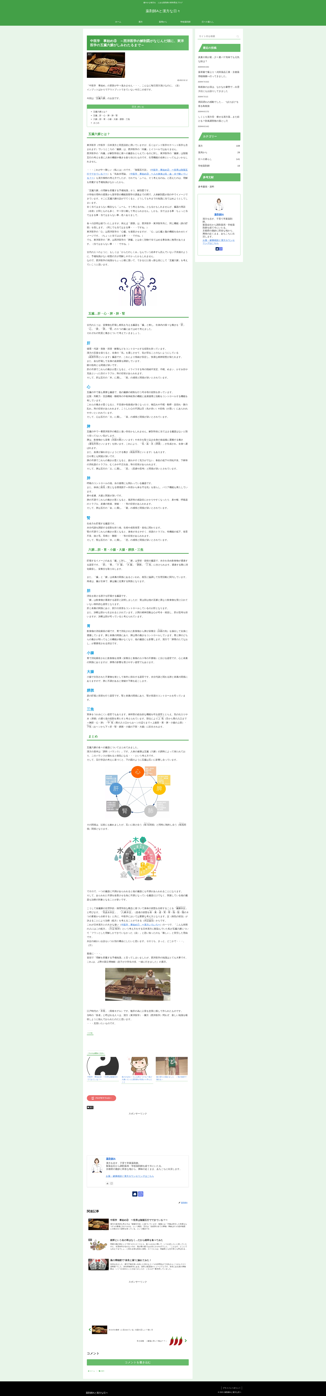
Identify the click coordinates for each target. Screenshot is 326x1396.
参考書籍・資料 (206, 186)
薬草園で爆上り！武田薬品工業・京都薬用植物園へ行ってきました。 (218, 74)
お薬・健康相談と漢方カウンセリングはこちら (130, 1176)
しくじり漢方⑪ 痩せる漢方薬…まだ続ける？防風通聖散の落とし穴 (218, 119)
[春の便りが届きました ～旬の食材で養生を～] (172, 1066)
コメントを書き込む (138, 1362)
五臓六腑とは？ (100, 111)
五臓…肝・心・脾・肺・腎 (105, 115)
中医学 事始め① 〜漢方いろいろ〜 (140, 924)
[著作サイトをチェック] (107, 1183)
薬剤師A (111, 1158)
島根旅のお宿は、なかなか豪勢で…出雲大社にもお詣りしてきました (218, 89)
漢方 (91, 1107)
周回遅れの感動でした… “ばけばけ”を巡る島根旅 (218, 104)
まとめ (96, 123)
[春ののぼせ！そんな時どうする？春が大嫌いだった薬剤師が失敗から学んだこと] (137, 1066)
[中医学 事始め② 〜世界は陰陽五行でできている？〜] (103, 1066)
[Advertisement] (138, 1133)
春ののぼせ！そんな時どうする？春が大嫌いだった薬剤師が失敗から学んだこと (137, 1079)
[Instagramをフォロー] (111, 1183)
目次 (134, 106)
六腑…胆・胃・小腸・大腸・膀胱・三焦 (111, 119)
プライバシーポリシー (232, 1388)
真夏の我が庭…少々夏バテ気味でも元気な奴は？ (218, 59)
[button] (238, 36)
